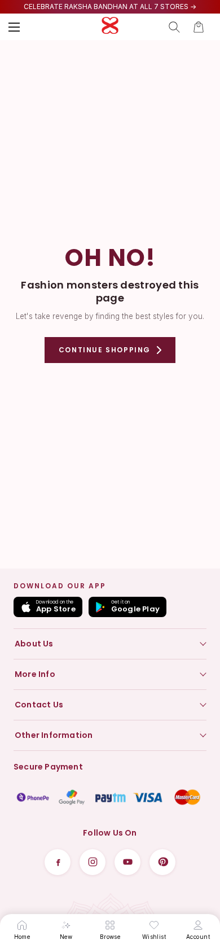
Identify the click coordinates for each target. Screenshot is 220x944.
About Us (34, 643)
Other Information (54, 735)
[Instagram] (92, 862)
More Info (35, 674)
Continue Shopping (105, 350)
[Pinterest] (162, 862)
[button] (199, 27)
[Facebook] (58, 862)
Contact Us (39, 704)
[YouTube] (127, 862)
